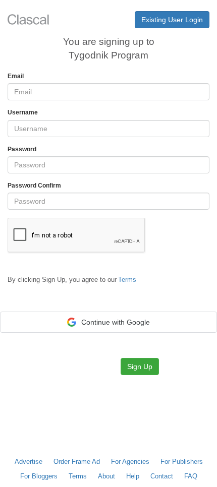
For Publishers (181, 461)
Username (23, 112)
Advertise (28, 461)
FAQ (190, 476)
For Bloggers (39, 476)
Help (132, 476)
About (106, 476)
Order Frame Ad (76, 461)
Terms (78, 476)
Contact (161, 476)
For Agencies (130, 461)
